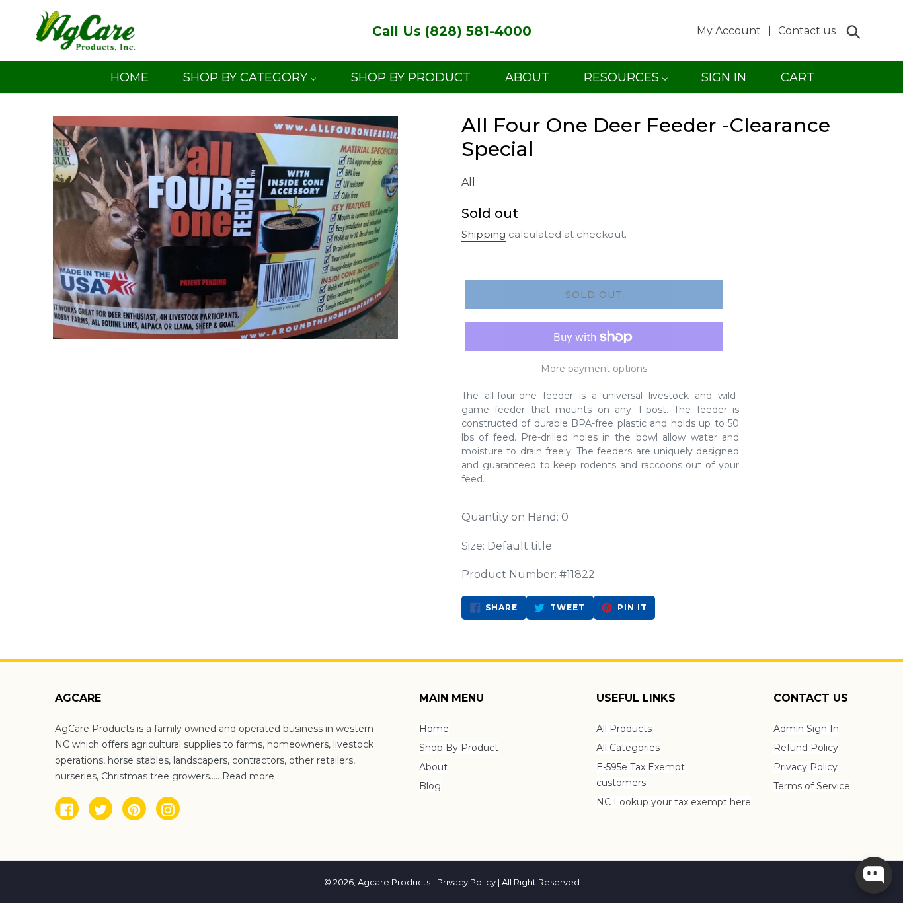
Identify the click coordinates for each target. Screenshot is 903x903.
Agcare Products (394, 882)
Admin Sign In (806, 729)
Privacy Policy (805, 767)
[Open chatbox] (873, 875)
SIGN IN (723, 81)
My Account (732, 30)
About (433, 767)
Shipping (483, 234)
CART (797, 81)
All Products (624, 729)
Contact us (807, 30)
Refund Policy (805, 748)
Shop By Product (458, 748)
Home (434, 729)
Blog (430, 786)
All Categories (628, 748)
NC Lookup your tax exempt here (673, 802)
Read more (248, 776)
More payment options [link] (594, 369)
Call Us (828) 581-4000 (451, 31)
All (468, 182)
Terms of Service (811, 786)
